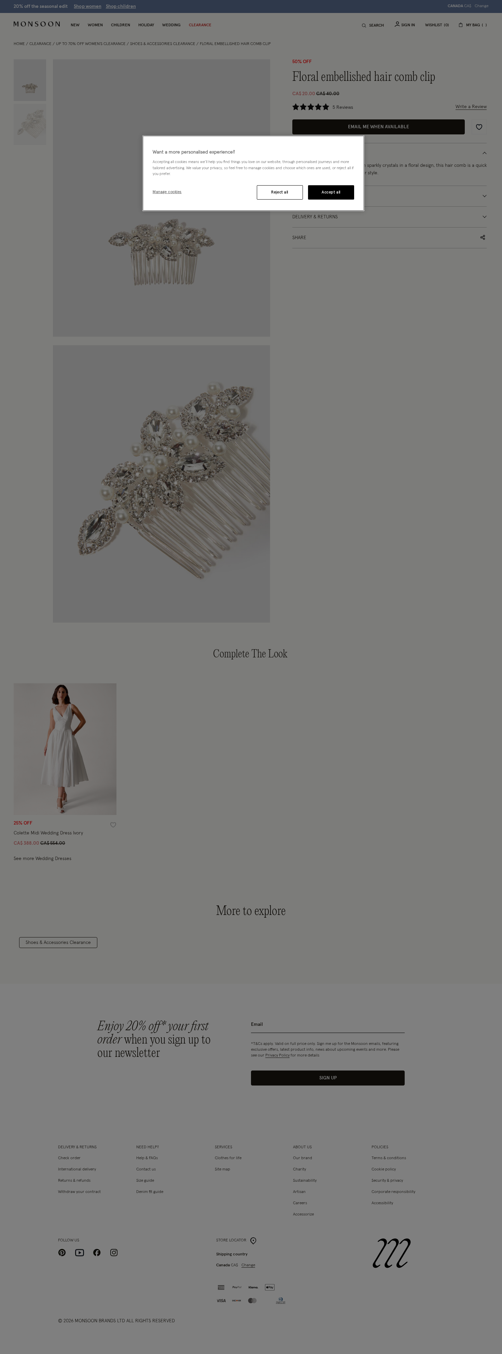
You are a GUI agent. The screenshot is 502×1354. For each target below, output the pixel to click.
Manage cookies (167, 192)
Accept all (331, 192)
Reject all (279, 192)
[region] (253, 173)
